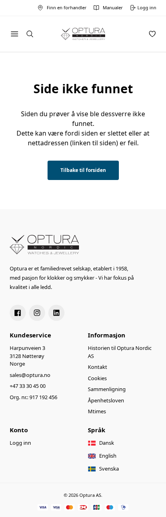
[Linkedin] (56, 313)
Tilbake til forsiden (83, 170)
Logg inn (20, 442)
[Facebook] (18, 313)
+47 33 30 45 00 (28, 385)
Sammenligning (107, 389)
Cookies (97, 378)
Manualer (113, 7)
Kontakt (97, 366)
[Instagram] (37, 313)
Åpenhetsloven (106, 400)
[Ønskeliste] (152, 34)
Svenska (109, 468)
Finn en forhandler (67, 7)
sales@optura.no (30, 375)
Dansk (106, 442)
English (107, 455)
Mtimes (97, 411)
